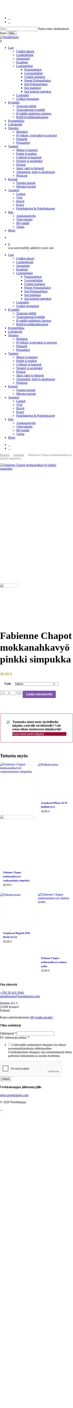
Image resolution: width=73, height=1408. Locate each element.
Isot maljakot (32, 295)
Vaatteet (13, 353)
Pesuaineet (23, 350)
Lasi (11, 254)
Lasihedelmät (24, 262)
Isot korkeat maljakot (37, 298)
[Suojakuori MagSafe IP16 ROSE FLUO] (17, 910)
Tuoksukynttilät (26, 313)
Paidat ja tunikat (26, 361)
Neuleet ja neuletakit (29, 368)
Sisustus (13, 335)
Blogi (11, 437)
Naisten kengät (25, 390)
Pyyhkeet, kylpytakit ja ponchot (36, 342)
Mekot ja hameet (27, 357)
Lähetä (6, 1078)
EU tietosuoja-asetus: (14, 1037)
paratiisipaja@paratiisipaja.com (20, 996)
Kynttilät (13, 309)
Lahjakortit (15, 331)
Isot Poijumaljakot (35, 291)
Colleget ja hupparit (28, 364)
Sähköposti (8, 1033)
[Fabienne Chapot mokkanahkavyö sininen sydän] (55, 923)
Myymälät (22, 430)
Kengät (12, 386)
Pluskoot (21, 382)
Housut (21, 371)
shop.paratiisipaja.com (14, 1095)
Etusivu (5, 455)
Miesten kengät (26, 393)
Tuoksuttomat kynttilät (30, 317)
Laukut (20, 401)
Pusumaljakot (33, 276)
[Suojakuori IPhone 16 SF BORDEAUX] (55, 780)
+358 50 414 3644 (12, 992)
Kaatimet (22, 269)
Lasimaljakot (24, 273)
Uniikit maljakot (34, 284)
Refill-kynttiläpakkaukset (32, 324)
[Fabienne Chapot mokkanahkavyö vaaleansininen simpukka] (17, 815)
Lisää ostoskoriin (39, 694)
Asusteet (13, 397)
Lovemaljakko (33, 280)
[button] (1, 1109)
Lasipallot (22, 302)
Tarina (20, 434)
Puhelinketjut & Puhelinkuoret (35, 415)
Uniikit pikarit (25, 258)
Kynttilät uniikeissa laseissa (33, 320)
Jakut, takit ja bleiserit (30, 375)
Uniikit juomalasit (27, 306)
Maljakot (22, 339)
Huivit (20, 408)
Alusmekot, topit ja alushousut (35, 379)
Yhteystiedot (24, 426)
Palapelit (21, 346)
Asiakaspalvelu (26, 423)
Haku (12, 33)
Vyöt (19, 404)
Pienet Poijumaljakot (37, 287)
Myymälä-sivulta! (41, 1017)
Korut (20, 412)
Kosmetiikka (16, 328)
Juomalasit (23, 265)
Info (10, 419)
